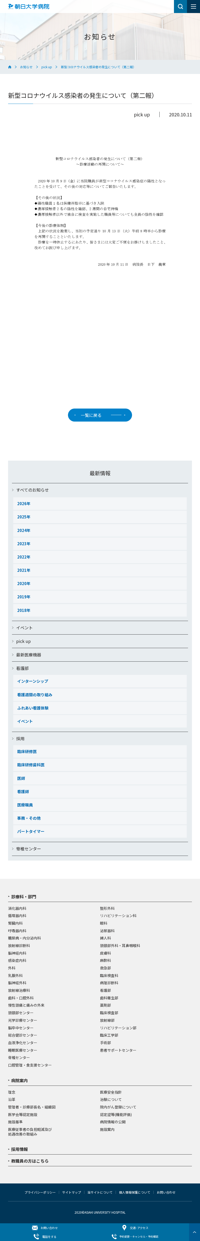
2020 (22, 583)
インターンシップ (32, 681)
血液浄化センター (22, 1043)
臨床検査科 (109, 975)
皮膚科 (105, 953)
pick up (46, 67)
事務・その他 (29, 818)
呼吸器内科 (17, 931)
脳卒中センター (21, 1028)
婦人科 (105, 938)
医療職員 (25, 804)
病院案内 (19, 1080)
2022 (22, 557)
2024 (22, 530)
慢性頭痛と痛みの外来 (26, 1005)
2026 (22, 503)
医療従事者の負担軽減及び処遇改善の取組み (30, 1131)
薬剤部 (105, 1005)
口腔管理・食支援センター (30, 1065)
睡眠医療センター (22, 1050)
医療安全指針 (111, 1092)
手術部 (105, 1043)
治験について (111, 1099)
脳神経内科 (17, 953)
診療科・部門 (23, 897)
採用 (20, 738)
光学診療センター (22, 1020)
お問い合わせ (166, 1192)
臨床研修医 (27, 751)
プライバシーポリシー (40, 1192)
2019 (22, 596)
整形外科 (107, 908)
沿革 (11, 1099)
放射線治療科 (19, 990)
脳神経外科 (17, 983)
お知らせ (26, 67)
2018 (22, 610)
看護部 (22, 668)
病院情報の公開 (113, 1122)
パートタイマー (31, 831)
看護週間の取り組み (34, 694)
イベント (24, 627)
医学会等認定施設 (22, 1114)
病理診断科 (109, 983)
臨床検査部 (109, 1013)
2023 (22, 543)
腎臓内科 (15, 923)
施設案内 (107, 1129)
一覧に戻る (91, 415)
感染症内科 (17, 960)
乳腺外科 (15, 975)
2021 (22, 570)
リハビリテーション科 (118, 915)
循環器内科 (17, 915)
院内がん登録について (118, 1107)
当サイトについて (100, 1192)
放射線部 (107, 1020)
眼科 (103, 923)
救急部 (105, 968)
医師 (21, 778)
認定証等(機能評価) (116, 1114)
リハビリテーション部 (118, 1028)
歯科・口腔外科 (21, 998)
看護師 (23, 791)
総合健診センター (22, 1035)
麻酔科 (105, 960)
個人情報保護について (134, 1192)
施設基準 (15, 1122)
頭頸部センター (21, 1013)
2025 (22, 516)
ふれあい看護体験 (32, 708)
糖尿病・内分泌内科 (24, 938)
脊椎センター (28, 848)
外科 (11, 968)
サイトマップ (71, 1192)
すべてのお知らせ (32, 490)
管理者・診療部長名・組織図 (31, 1107)
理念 (11, 1092)
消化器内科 (17, 908)
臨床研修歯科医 (31, 764)
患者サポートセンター (118, 1050)
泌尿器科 (107, 931)
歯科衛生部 (109, 998)
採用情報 (19, 1149)
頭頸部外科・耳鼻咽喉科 (120, 945)
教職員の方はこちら (30, 1161)
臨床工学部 (109, 1035)
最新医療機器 (28, 654)
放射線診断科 (19, 945)
